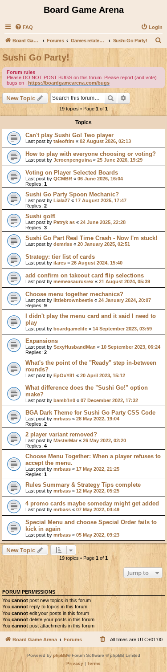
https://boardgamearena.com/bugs (69, 83)
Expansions (41, 341)
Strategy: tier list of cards (60, 256)
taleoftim (63, 141)
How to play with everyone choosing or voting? (90, 154)
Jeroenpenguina (72, 160)
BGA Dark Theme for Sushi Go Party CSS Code (90, 412)
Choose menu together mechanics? (74, 294)
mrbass (62, 418)
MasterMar (65, 440)
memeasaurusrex (73, 281)
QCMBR (62, 178)
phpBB (60, 655)
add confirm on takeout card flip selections (84, 275)
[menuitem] (24, 27)
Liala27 (61, 200)
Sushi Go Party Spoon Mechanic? (72, 194)
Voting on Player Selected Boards (71, 172)
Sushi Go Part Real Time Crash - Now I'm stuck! (91, 238)
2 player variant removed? (61, 434)
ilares (59, 262)
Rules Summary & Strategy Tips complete (83, 484)
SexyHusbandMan (74, 347)
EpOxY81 (64, 375)
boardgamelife (70, 328)
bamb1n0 (64, 400)
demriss (62, 244)
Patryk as (64, 222)
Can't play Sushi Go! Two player (69, 135)
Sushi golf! (40, 216)
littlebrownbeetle (73, 300)
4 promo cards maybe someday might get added (92, 503)
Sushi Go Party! (35, 57)
